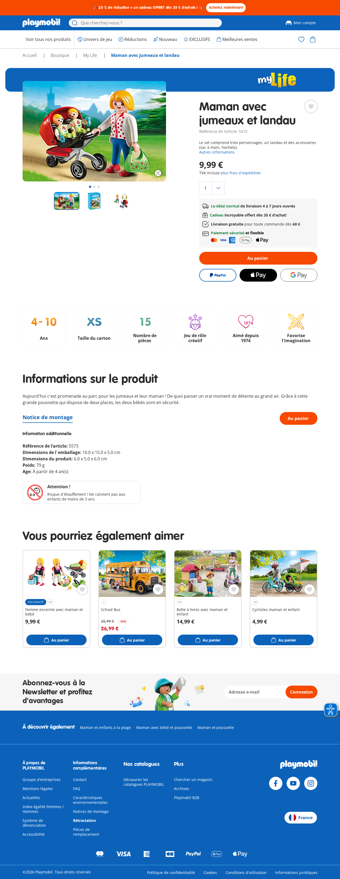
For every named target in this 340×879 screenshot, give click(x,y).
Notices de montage (91, 811)
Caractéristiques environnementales (90, 800)
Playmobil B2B (186, 797)
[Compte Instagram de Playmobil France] (310, 783)
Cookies (210, 872)
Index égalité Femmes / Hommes (43, 809)
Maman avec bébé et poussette (164, 727)
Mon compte (305, 22)
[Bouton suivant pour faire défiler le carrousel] (152, 131)
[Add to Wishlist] (311, 106)
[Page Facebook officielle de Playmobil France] (275, 783)
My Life (90, 55)
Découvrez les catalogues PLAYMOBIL (144, 782)
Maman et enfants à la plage (105, 727)
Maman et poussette (215, 727)
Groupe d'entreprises (42, 779)
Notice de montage (48, 417)
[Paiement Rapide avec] (217, 275)
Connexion (301, 692)
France (305, 818)
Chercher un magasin (193, 779)
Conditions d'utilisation (246, 872)
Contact (80, 779)
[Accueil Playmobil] (41, 23)
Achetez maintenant (226, 7)
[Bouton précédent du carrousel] (36, 131)
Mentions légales (38, 788)
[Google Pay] (298, 275)
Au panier (257, 258)
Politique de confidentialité (171, 872)
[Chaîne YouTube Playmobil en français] (293, 783)
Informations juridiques (296, 872)
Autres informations (217, 152)
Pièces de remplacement (86, 832)
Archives (181, 788)
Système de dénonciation (34, 823)
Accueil (30, 55)
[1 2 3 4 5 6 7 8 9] (258, 188)
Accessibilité (34, 834)
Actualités (31, 797)
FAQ (76, 788)
